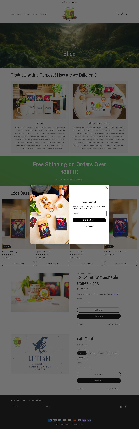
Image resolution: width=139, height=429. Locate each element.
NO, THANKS (89, 226)
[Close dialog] (106, 187)
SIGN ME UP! (89, 220)
